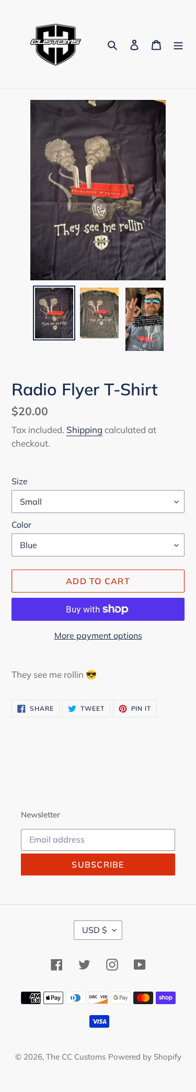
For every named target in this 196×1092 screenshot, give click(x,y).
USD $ (94, 930)
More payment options (98, 635)
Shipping (84, 429)
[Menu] (178, 43)
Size (19, 481)
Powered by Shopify (144, 1057)
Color (21, 524)
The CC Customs (76, 1057)
